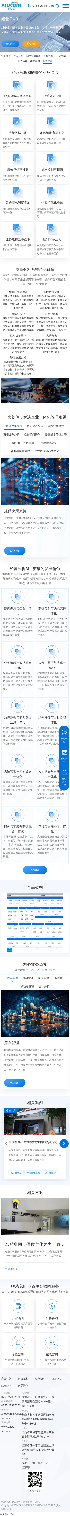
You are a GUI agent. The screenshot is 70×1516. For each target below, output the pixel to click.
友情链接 (38, 1502)
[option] (35, 31)
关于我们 (23, 1385)
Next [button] (64, 1143)
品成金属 (11, 1110)
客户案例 (40, 1378)
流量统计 (5, 1502)
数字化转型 (16, 1172)
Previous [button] (6, 1143)
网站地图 (16, 1502)
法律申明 (27, 1502)
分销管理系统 (33, 1172)
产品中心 (6, 1378)
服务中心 (56, 1378)
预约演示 (10, 43)
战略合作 (6, 1385)
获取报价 (31, 43)
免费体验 (15, 550)
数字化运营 (50, 1172)
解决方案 (23, 1378)
